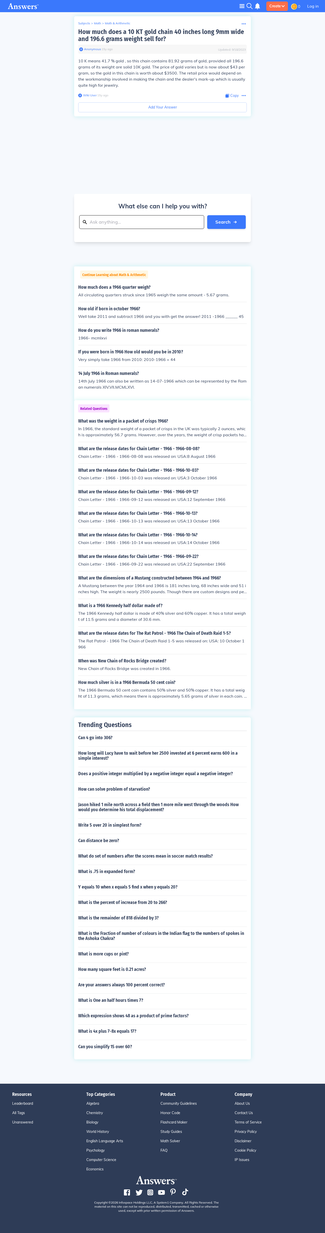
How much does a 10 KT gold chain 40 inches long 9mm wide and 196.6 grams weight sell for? (161, 35)
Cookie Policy (245, 1150)
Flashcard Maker (173, 1122)
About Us (242, 1103)
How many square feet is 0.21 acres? (112, 969)
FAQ (164, 1150)
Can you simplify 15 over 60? (105, 1046)
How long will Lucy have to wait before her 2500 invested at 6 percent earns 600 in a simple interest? (158, 755)
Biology (92, 1122)
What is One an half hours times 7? (110, 1000)
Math (97, 23)
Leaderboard (22, 1103)
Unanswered (22, 1122)
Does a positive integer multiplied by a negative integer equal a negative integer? (155, 773)
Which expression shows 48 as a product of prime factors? (133, 1016)
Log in (313, 6)
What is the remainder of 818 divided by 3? (118, 918)
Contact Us (244, 1113)
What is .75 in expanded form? (106, 871)
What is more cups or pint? (103, 954)
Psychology (95, 1150)
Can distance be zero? (98, 840)
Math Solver (170, 1141)
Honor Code (170, 1113)
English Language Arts (104, 1141)
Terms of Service (248, 1122)
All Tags (18, 1113)
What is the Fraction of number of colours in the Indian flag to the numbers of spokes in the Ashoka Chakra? (161, 936)
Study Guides (171, 1131)
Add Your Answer (162, 107)
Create (275, 6)
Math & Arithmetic (117, 23)
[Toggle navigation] (242, 6)
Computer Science (101, 1159)
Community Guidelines (178, 1103)
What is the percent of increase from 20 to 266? (122, 902)
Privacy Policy (246, 1131)
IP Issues (242, 1159)
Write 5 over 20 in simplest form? (109, 825)
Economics (95, 1169)
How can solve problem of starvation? (114, 789)
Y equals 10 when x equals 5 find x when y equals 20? (127, 887)
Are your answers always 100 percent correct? (121, 985)
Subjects (84, 23)
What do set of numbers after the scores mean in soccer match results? (145, 856)
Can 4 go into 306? (95, 737)
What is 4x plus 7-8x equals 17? (107, 1031)
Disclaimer (243, 1141)
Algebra (92, 1103)
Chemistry (94, 1113)
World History (97, 1131)
